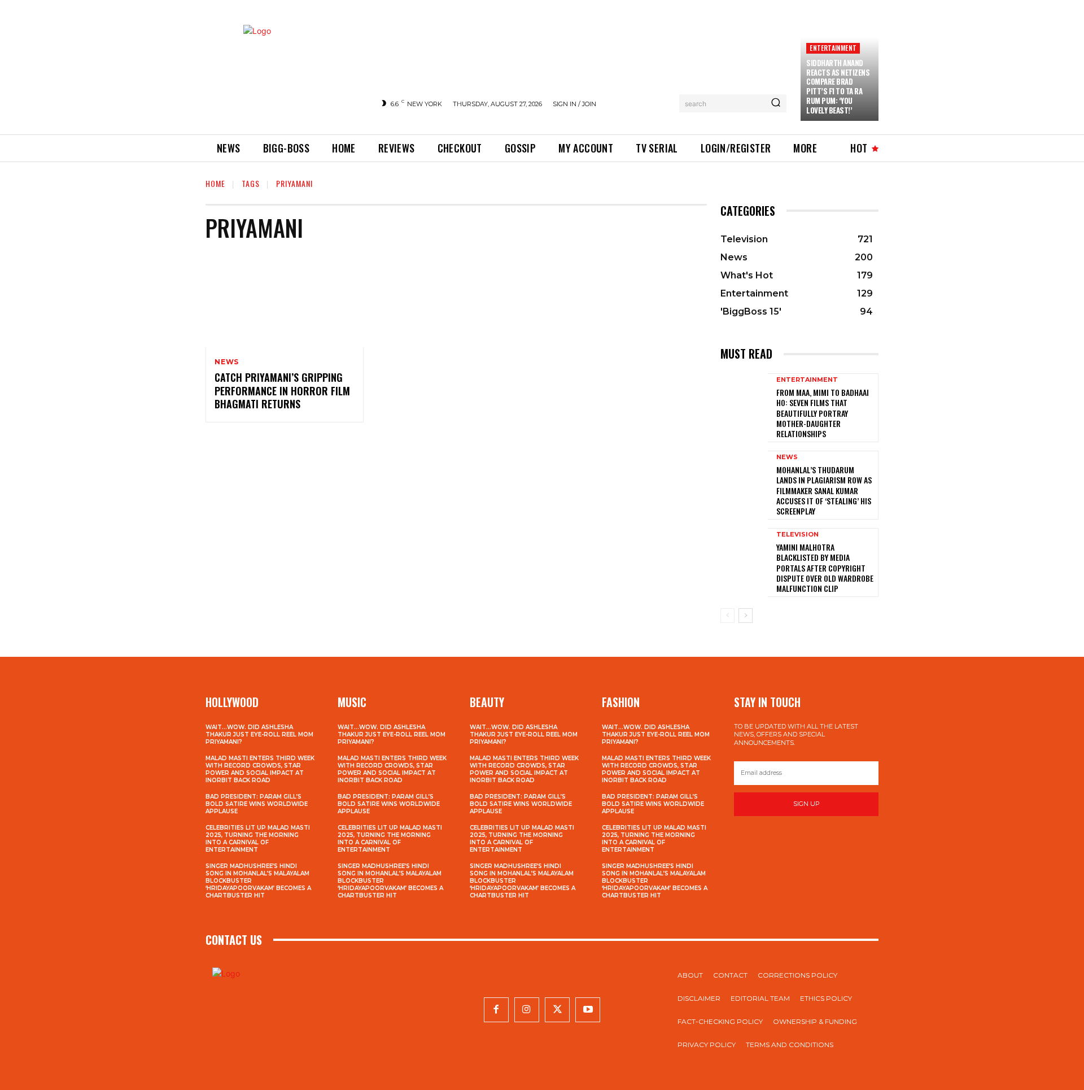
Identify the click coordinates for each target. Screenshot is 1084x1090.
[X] (557, 1009)
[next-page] (745, 615)
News (227, 362)
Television (797, 534)
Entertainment (833, 48)
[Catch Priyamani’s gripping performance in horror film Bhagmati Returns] (285, 299)
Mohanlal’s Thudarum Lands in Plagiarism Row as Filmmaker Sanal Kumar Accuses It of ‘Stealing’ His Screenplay (824, 490)
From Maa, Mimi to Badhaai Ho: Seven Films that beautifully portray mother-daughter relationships (822, 412)
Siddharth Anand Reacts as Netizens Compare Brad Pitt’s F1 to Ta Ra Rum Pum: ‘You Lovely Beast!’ (837, 86)
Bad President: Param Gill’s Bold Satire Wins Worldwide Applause (257, 804)
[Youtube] (587, 1009)
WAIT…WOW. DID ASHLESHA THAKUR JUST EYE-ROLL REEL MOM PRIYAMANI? (259, 734)
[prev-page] (727, 615)
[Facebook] (496, 1009)
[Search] (775, 103)
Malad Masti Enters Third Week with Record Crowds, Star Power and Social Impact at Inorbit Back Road (260, 769)
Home (215, 183)
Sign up (806, 804)
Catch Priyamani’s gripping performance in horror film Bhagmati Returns (282, 390)
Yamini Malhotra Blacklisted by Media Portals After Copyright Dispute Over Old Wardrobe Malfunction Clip (824, 567)
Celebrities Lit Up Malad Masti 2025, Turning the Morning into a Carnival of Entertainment (258, 838)
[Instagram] (526, 1009)
